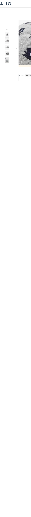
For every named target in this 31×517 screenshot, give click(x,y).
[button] (6, 29)
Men (5, 18)
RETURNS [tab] (21, 75)
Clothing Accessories (12, 18)
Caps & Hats (21, 18)
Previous (16, 48)
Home (1, 18)
